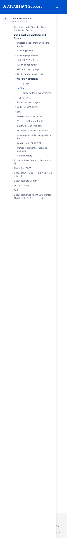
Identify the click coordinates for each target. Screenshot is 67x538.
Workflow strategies (27, 78)
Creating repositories (27, 55)
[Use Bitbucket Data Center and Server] (60, 19)
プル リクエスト (25, 97)
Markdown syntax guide (29, 116)
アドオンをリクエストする (30, 121)
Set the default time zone (30, 125)
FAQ (16, 190)
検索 (57, 6)
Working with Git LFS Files (30, 143)
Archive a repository (27, 64)
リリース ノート (22, 185)
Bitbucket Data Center (25, 180)
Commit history (24, 155)
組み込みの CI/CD (22, 168)
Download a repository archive (32, 130)
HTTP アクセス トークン (29, 69)
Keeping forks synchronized (37, 93)
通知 (19, 111)
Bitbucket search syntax (29, 102)
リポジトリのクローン (28, 60)
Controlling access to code (30, 74)
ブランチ (24, 83)
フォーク (24, 88)
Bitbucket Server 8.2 (22, 18)
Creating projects (26, 50)
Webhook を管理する (27, 107)
